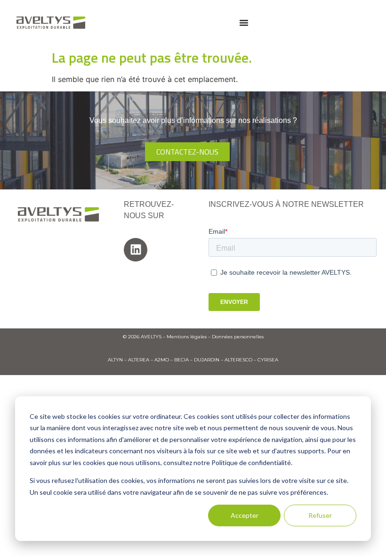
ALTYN (115, 360)
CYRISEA (267, 360)
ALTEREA (138, 360)
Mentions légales (187, 337)
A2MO (161, 360)
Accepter (244, 515)
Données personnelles (238, 337)
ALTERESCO (238, 360)
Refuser (320, 515)
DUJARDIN (206, 360)
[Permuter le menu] (244, 22)
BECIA (181, 360)
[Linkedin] (135, 250)
